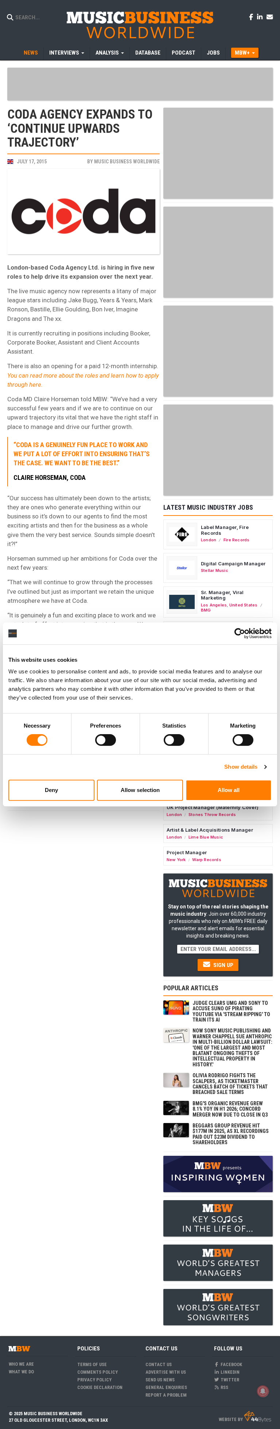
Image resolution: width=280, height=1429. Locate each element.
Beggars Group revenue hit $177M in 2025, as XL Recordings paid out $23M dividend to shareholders (230, 1134)
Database (147, 52)
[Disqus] (83, 905)
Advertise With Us (165, 1372)
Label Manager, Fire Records (225, 530)
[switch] (105, 740)
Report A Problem (166, 1395)
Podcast (183, 52)
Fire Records (236, 539)
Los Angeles (214, 605)
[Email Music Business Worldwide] (270, 16)
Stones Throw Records (212, 814)
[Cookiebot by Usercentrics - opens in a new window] (240, 633)
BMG (206, 610)
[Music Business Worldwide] (140, 24)
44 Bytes (257, 1416)
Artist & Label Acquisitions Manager (210, 830)
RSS (223, 1387)
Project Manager (187, 852)
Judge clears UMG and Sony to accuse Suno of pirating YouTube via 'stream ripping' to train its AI (231, 1011)
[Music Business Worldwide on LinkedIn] (261, 16)
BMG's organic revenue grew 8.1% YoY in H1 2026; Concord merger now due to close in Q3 (230, 1109)
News (31, 52)
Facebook (230, 1364)
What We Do (21, 1371)
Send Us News (160, 1379)
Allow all (229, 790)
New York (176, 859)
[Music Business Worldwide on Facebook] (252, 16)
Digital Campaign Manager (233, 563)
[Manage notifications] (263, 1391)
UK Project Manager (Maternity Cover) (212, 807)
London (208, 539)
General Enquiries (166, 1387)
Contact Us (158, 1364)
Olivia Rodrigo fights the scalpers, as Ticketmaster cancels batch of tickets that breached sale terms (230, 1083)
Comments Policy (97, 1372)
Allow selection (140, 790)
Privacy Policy (94, 1379)
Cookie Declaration (99, 1387)
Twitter (229, 1379)
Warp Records (206, 859)
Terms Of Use (92, 1364)
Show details (240, 767)
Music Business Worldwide (127, 161)
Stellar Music (214, 570)
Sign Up (222, 965)
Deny (51, 790)
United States (243, 605)
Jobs (213, 52)
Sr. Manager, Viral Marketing (222, 595)
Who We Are (21, 1364)
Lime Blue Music (205, 837)
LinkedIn (229, 1372)
